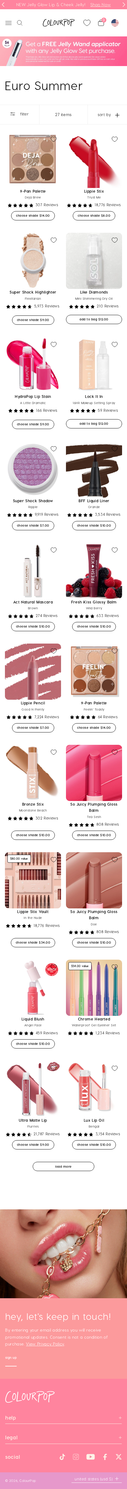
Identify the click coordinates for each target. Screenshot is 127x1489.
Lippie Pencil (33, 703)
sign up (11, 1358)
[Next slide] (124, 5)
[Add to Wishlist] (53, 139)
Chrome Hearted (94, 1019)
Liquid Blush (33, 1019)
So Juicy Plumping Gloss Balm (94, 807)
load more (63, 1166)
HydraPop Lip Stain (33, 396)
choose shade (35, 215)
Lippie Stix (94, 191)
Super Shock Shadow (33, 500)
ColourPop (27, 1481)
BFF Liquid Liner (94, 500)
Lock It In (94, 396)
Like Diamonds (94, 292)
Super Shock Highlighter (33, 292)
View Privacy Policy (45, 1343)
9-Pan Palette (33, 191)
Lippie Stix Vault (32, 911)
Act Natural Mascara (33, 602)
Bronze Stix (33, 804)
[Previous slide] (3, 5)
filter (24, 114)
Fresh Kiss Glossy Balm (94, 602)
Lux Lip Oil (94, 1120)
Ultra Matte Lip (33, 1120)
